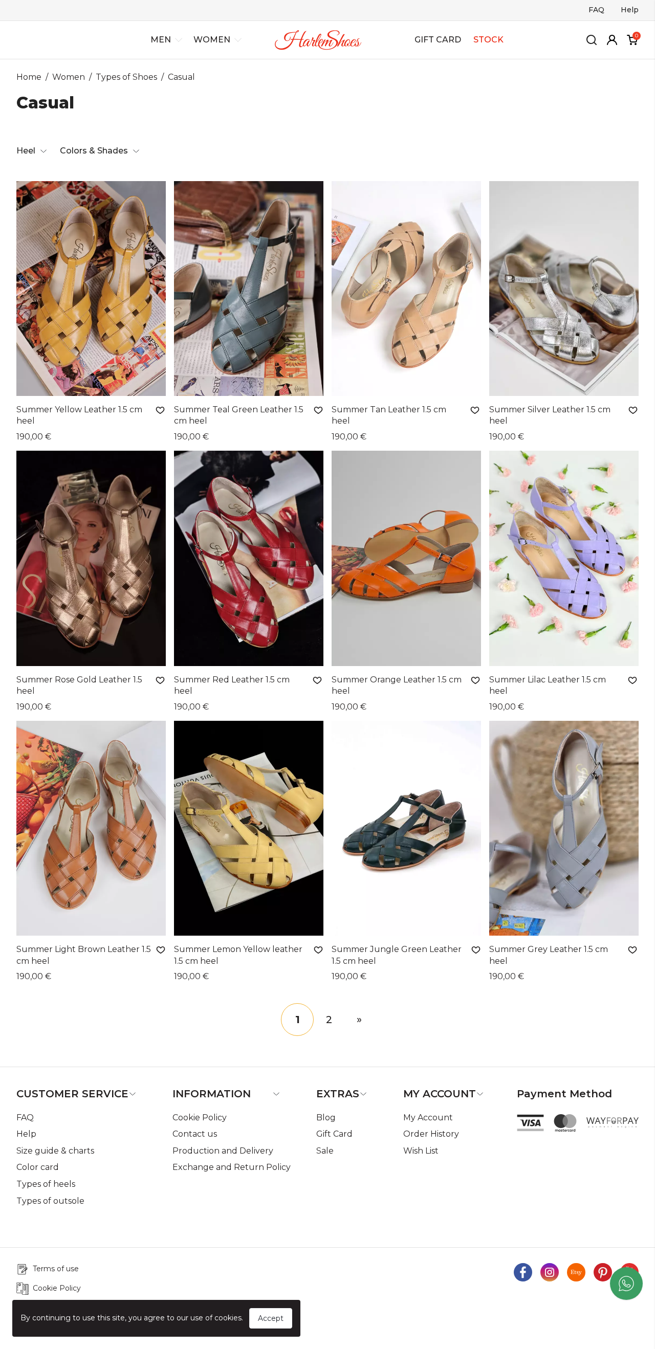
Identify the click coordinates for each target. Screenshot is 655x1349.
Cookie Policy (199, 1117)
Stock (488, 40)
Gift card (437, 40)
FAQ (596, 9)
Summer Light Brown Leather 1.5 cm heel (83, 954)
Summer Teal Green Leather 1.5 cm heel (238, 415)
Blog (326, 1117)
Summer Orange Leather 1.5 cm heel (397, 685)
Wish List (421, 1151)
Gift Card (334, 1134)
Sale (325, 1151)
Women (211, 40)
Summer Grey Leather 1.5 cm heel (548, 954)
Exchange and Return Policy (231, 1167)
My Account (428, 1117)
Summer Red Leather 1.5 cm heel (232, 685)
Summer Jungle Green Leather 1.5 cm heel (397, 954)
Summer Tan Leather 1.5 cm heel (389, 415)
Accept (270, 1318)
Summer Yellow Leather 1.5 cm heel (79, 415)
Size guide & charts (55, 1151)
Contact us (194, 1134)
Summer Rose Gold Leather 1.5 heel (79, 685)
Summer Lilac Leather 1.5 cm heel (547, 685)
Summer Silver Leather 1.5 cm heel (549, 415)
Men (160, 40)
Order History (431, 1134)
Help (630, 9)
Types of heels (45, 1184)
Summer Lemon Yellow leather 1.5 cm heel (238, 954)
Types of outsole (50, 1201)
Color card (37, 1167)
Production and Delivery (222, 1151)
